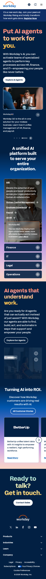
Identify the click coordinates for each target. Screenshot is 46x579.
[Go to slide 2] (16, 138)
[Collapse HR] (38, 183)
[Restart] (36, 353)
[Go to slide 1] (14, 138)
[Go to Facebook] (23, 527)
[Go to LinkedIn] (17, 527)
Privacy (19, 562)
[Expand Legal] (38, 265)
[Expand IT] (38, 256)
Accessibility (29, 562)
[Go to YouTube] (35, 527)
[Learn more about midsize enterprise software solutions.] (38, 114)
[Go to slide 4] (24, 138)
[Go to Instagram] (29, 527)
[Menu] (41, 5)
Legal (11, 562)
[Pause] (36, 360)
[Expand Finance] (38, 247)
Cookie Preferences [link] (22, 570)
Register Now (30, 18)
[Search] (35, 5)
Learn (6, 548)
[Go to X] (11, 527)
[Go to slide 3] (19, 138)
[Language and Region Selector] (29, 5)
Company (8, 554)
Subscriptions (9, 566)
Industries (8, 542)
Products (7, 536)
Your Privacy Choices (31, 566)
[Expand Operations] (38, 274)
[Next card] (39, 440)
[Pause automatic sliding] (30, 138)
